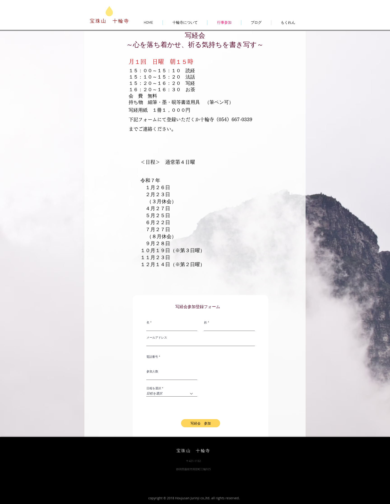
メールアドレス (156, 337)
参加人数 (152, 371)
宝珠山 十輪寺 (110, 21)
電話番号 (152, 356)
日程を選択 (153, 388)
